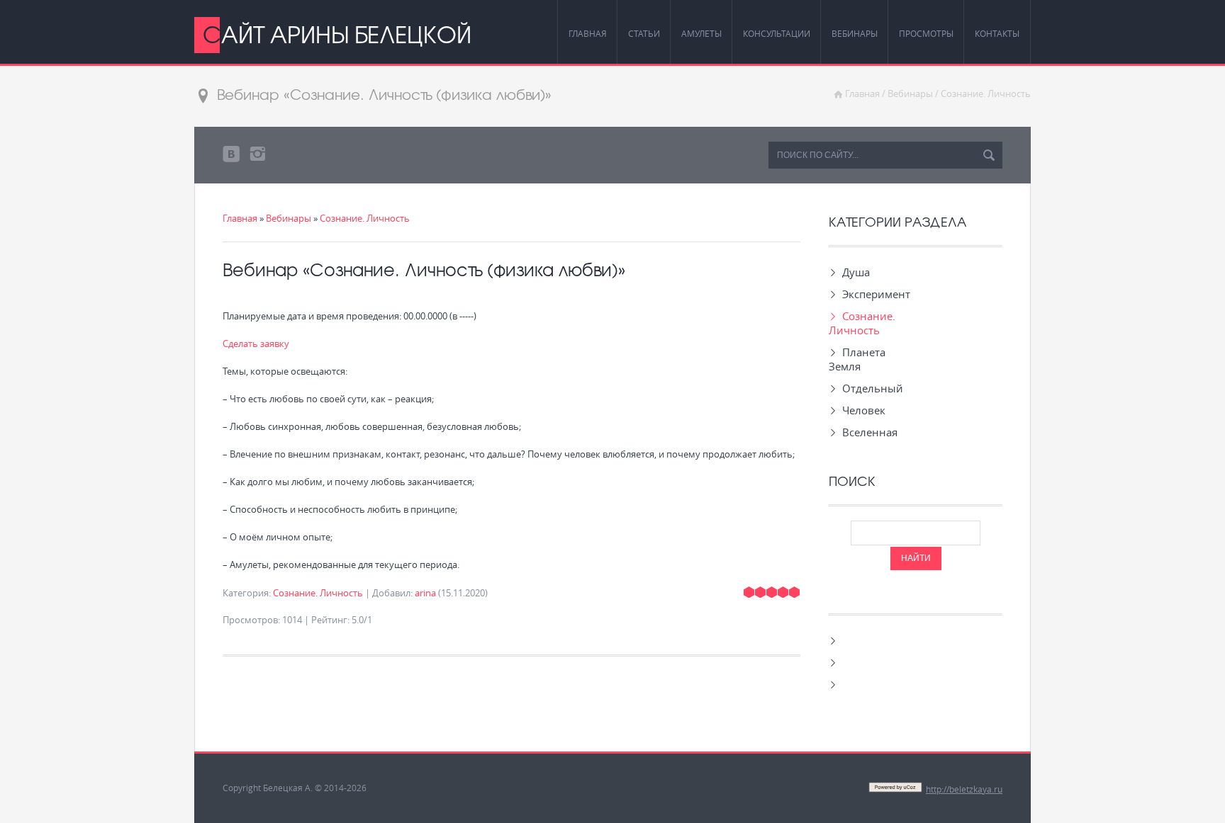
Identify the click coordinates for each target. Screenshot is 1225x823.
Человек (863, 410)
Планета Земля (857, 359)
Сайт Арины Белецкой (337, 34)
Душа (856, 272)
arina (425, 592)
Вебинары (910, 93)
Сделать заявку (256, 343)
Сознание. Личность (986, 93)
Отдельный (872, 388)
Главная (862, 93)
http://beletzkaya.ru (964, 789)
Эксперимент (876, 294)
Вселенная (869, 432)
